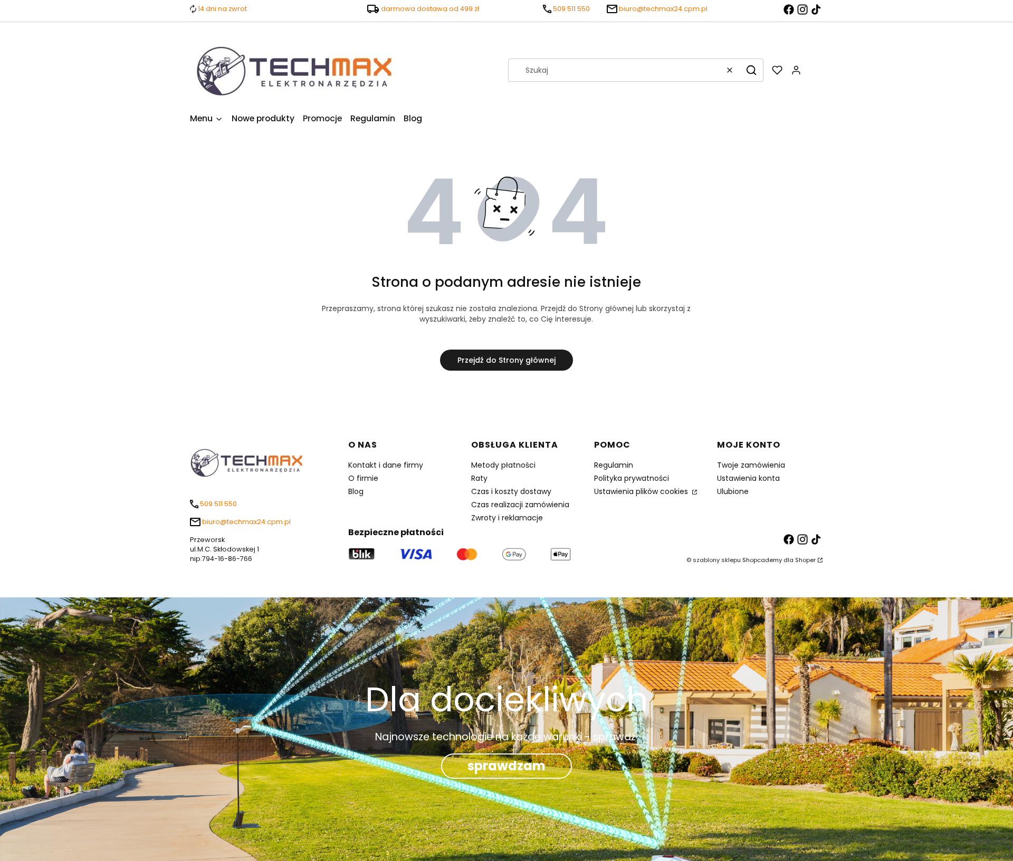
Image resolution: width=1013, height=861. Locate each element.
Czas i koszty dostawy (511, 491)
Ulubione (733, 491)
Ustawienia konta (748, 478)
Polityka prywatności (631, 478)
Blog (356, 491)
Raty (479, 478)
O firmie (363, 478)
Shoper (805, 560)
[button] (751, 70)
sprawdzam (506, 766)
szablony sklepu (717, 560)
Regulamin (613, 465)
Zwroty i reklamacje (507, 517)
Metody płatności (503, 465)
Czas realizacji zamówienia (520, 504)
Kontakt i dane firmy (385, 465)
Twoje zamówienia (751, 465)
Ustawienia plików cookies (642, 491)
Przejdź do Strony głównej (506, 360)
